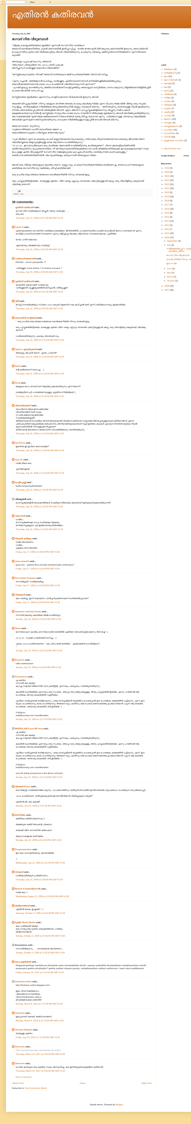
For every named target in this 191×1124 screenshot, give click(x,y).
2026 (167, 168)
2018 (167, 200)
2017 (167, 204)
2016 (167, 209)
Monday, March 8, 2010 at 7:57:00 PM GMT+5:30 (39, 1004)
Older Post (146, 1083)
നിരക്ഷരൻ (20, 595)
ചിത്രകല (168, 94)
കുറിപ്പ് (167, 90)
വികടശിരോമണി (23, 405)
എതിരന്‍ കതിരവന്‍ (52, 14)
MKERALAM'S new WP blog (29, 728)
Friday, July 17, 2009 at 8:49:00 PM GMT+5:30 (38, 602)
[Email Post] (19, 191)
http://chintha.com (172, 148)
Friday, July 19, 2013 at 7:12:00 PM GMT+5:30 (38, 1037)
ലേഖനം (167, 119)
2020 (167, 192)
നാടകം (167, 101)
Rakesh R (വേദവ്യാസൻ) (28, 888)
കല (166, 87)
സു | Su (19, 459)
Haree (18, 628)
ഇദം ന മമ (171, 263)
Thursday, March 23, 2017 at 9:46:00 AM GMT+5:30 (40, 1054)
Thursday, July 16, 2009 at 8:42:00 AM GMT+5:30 (39, 249)
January (171, 280)
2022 (167, 184)
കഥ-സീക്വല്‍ (171, 80)
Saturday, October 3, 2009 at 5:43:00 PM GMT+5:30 (40, 913)
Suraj (17, 383)
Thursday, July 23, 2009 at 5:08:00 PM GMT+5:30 (39, 879)
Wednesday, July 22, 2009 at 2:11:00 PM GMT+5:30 (40, 863)
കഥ (21, 194)
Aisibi (18, 366)
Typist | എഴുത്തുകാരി (26, 349)
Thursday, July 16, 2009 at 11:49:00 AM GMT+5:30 (40, 433)
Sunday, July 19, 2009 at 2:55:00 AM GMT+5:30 (38, 619)
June (169, 268)
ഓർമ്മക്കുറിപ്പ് (170, 73)
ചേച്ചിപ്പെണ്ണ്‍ (21, 482)
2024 (167, 176)
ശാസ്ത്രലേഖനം (171, 126)
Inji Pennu (20, 443)
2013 (167, 221)
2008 (167, 286)
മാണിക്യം (20, 815)
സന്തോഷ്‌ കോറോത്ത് (25, 258)
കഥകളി (167, 83)
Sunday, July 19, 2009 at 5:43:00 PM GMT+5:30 (38, 667)
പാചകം (167, 115)
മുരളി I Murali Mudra (25, 922)
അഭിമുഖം (168, 69)
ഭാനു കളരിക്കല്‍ (23, 962)
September (172, 241)
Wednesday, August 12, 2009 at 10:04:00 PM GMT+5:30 (42, 896)
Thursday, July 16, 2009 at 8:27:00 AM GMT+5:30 (39, 218)
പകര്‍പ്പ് (167, 112)
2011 (167, 229)
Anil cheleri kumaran (25, 578)
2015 (167, 213)
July (169, 245)
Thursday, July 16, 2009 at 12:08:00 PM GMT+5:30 (40, 450)
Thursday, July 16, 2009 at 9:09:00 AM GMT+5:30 (39, 272)
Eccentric (19, 660)
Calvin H (19, 227)
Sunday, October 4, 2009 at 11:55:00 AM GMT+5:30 (40, 952)
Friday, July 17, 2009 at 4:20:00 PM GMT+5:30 (38, 585)
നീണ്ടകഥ (168, 105)
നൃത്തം (167, 108)
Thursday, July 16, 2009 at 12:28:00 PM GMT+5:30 (40, 473)
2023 (167, 180)
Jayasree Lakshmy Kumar (28, 611)
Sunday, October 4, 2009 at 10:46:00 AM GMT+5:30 (40, 936)
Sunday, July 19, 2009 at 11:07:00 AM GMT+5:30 (39, 650)
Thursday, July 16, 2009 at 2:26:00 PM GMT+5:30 (39, 506)
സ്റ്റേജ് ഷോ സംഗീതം (174, 140)
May (169, 272)
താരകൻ (19, 872)
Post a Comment (23, 1077)
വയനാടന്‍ (20, 516)
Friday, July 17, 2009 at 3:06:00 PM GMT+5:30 (38, 552)
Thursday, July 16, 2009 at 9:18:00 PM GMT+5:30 (39, 529)
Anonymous (21, 676)
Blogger (119, 1104)
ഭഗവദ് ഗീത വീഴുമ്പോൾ (177, 255)
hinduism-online (23, 981)
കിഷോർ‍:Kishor (23, 786)
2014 (167, 217)
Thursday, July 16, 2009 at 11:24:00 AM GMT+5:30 (40, 373)
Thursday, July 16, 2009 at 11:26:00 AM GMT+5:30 (40, 396)
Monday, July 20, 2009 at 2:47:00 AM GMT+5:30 (38, 806)
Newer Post (18, 1083)
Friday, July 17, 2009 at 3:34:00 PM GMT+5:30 (38, 568)
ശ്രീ (17, 301)
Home (82, 1083)
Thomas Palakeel (23, 1029)
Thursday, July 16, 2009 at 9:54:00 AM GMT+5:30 (39, 308)
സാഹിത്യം (169, 133)
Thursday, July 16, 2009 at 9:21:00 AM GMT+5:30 (39, 292)
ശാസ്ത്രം (168, 122)
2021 (167, 188)
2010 (167, 233)
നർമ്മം (167, 97)
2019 (167, 196)
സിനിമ (167, 137)
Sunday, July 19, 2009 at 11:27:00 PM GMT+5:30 (39, 719)
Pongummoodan (23, 849)
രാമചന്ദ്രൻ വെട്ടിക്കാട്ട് (26, 318)
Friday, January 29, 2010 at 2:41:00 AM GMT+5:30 (40, 972)
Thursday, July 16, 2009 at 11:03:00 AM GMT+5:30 (40, 340)
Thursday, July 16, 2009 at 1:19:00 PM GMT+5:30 (39, 490)
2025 (167, 172)
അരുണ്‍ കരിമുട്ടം (23, 538)
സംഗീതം (168, 130)
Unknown (20, 1013)
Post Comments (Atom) (36, 1088)
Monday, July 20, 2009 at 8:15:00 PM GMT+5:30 (38, 840)
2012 (167, 225)
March (170, 276)
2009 (167, 237)
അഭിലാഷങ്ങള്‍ (22, 905)
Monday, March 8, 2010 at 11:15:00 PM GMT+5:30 (40, 1020)
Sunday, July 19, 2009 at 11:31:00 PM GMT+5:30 (39, 777)
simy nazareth (22, 561)
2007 (167, 290)
